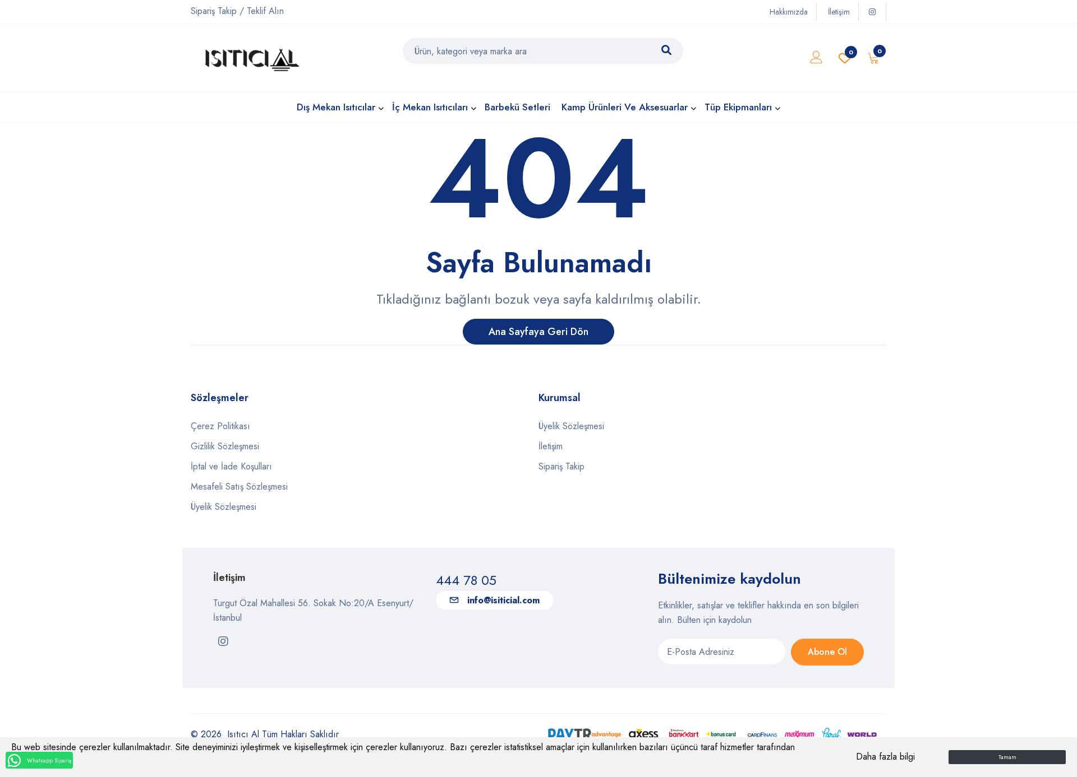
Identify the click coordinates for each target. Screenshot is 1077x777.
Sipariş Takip (214, 10)
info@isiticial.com (503, 600)
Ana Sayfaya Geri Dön (538, 331)
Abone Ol (827, 651)
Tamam (1007, 757)
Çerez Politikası (220, 426)
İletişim (839, 11)
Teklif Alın (265, 10)
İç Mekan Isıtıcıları (430, 107)
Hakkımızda (789, 11)
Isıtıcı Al (243, 734)
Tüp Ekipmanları (738, 107)
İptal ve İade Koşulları (231, 466)
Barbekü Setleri (517, 107)
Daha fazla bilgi (885, 756)
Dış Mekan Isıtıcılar (336, 107)
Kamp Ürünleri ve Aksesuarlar (624, 107)
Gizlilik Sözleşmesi (225, 446)
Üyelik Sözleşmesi (223, 506)
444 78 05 (466, 580)
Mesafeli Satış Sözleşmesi (239, 486)
